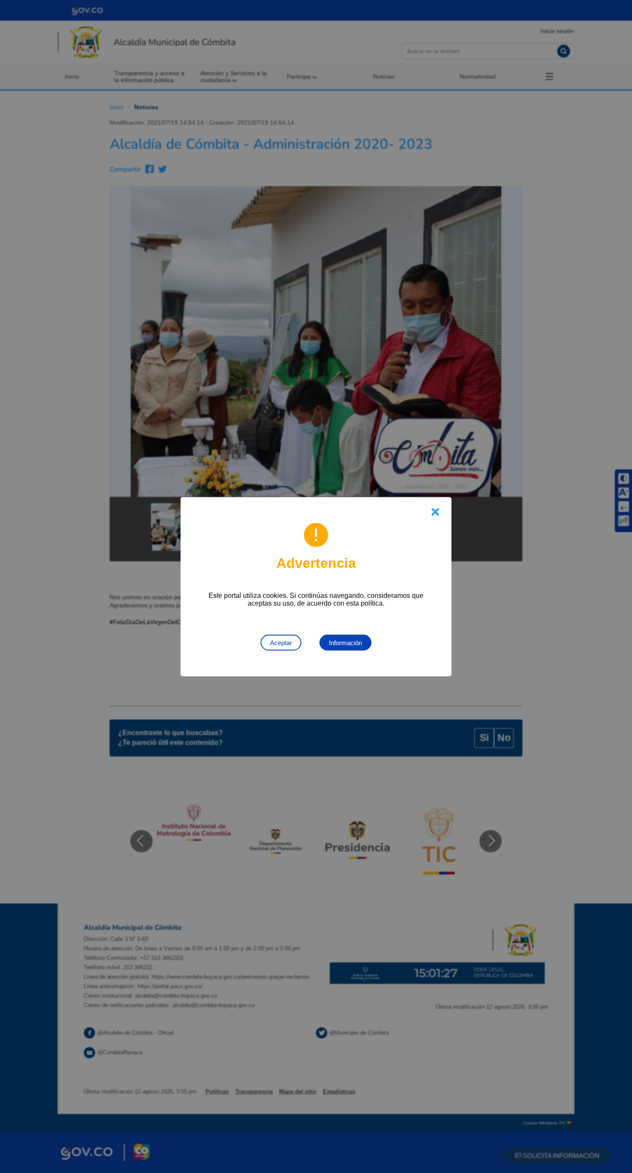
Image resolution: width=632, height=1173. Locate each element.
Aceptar (281, 642)
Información (345, 642)
